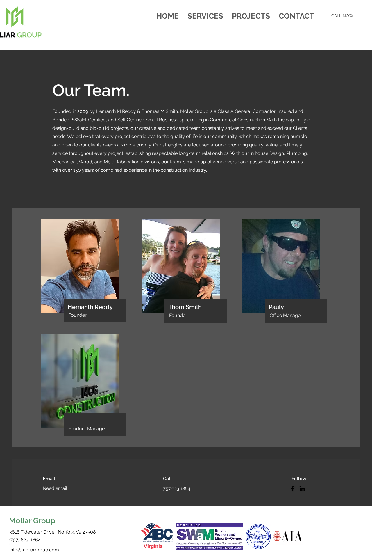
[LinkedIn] (302, 488)
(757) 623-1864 (25, 540)
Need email (55, 488)
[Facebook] (292, 488)
